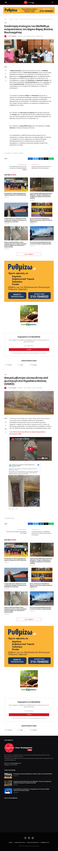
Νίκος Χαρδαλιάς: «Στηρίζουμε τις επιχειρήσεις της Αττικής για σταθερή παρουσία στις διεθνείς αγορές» (31, 789)
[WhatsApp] (5, 80)
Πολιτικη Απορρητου (33, 842)
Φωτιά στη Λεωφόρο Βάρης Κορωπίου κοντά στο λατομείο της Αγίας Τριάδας (40, 243)
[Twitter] (5, 74)
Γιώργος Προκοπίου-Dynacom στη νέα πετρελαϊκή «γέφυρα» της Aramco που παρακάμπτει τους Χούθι (15, 220)
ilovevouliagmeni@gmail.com (14, 763)
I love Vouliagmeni (12, 36)
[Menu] (6, 2)
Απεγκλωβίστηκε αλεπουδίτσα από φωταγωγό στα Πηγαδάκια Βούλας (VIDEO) (18, 168)
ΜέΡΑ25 (21, 153)
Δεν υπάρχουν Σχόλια (30, 36)
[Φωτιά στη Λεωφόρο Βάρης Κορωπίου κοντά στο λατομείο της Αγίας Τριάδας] (42, 233)
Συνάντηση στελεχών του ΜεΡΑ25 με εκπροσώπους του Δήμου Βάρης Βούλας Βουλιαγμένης (41, 533)
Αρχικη (11, 842)
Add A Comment (29, 254)
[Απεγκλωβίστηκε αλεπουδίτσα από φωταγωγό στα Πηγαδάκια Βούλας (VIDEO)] (29, 403)
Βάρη (5, 374)
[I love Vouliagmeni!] (29, 2)
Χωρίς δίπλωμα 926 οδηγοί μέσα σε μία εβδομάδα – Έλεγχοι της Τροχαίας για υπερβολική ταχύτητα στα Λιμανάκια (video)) (41, 196)
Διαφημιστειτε (45, 842)
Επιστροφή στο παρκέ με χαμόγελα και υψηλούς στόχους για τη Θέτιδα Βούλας (15, 194)
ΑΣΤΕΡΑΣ (15, 153)
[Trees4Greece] (29, 315)
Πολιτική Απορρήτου (34, 353)
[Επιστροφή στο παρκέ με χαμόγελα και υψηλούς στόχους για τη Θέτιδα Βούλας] (16, 184)
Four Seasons (8, 153)
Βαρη (5, 22)
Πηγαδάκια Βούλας (9, 518)
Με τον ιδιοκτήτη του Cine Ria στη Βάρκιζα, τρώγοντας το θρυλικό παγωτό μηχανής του (41, 220)
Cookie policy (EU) (19, 842)
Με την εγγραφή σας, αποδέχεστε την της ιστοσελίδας (29, 353)
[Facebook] (5, 70)
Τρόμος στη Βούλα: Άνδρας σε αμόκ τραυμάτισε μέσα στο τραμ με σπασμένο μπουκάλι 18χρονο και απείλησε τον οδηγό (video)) (15, 245)
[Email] (5, 77)
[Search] (52, 2)
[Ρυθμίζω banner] (29, 10)
